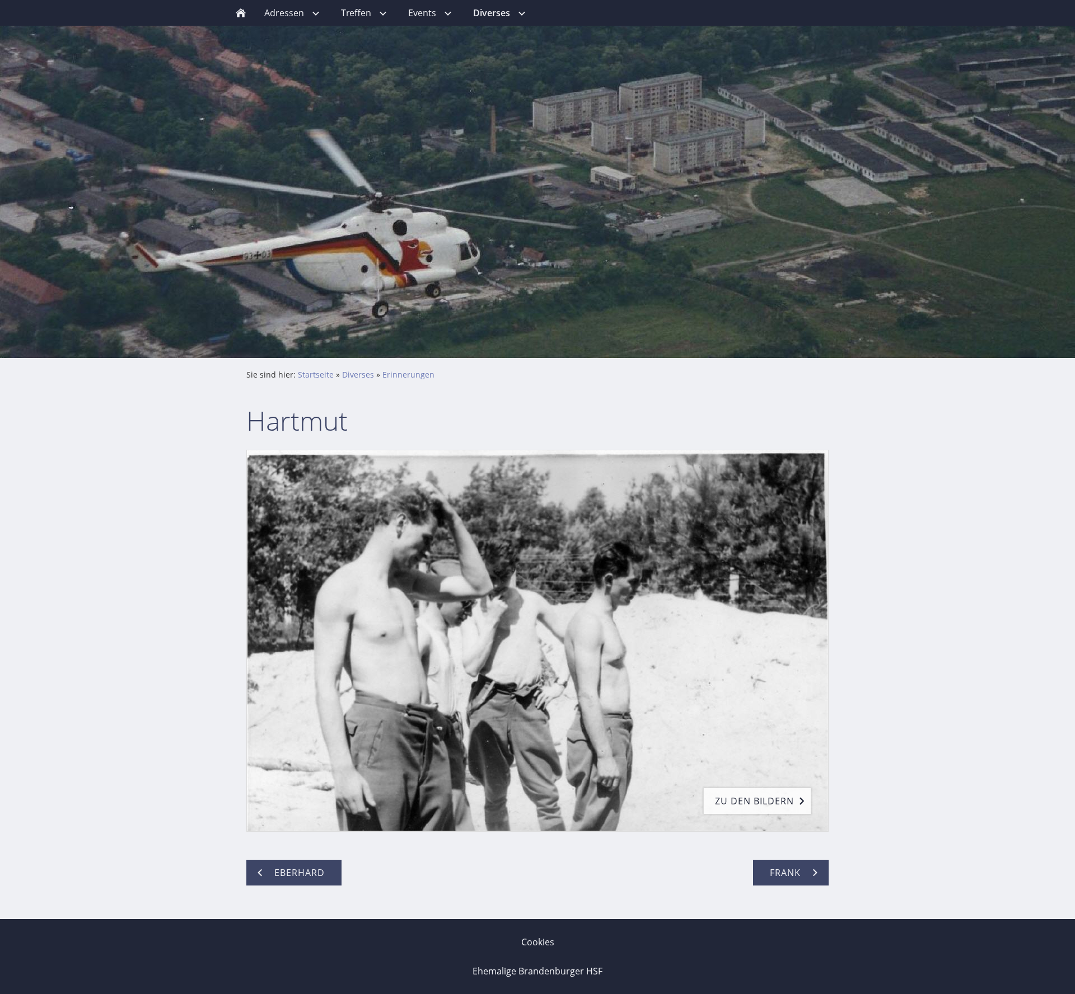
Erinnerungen (408, 374)
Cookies (537, 942)
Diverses (358, 374)
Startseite (316, 374)
